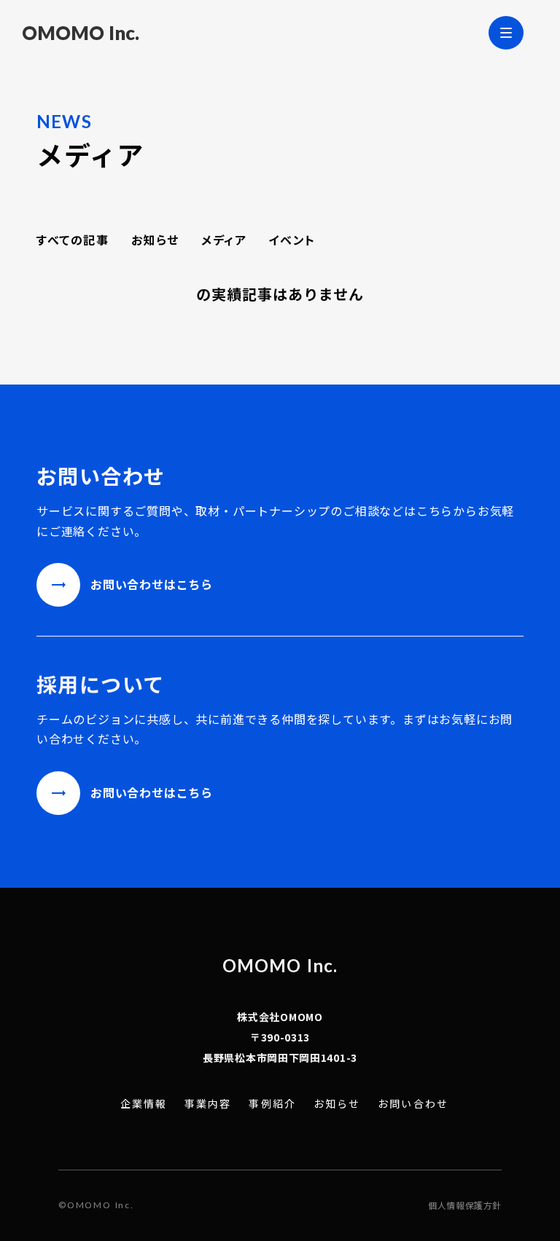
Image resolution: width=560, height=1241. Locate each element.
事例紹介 (272, 1104)
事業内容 (207, 1104)
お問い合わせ (413, 1104)
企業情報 (143, 1104)
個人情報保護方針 (465, 1205)
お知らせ (155, 240)
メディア (223, 240)
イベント (291, 240)
